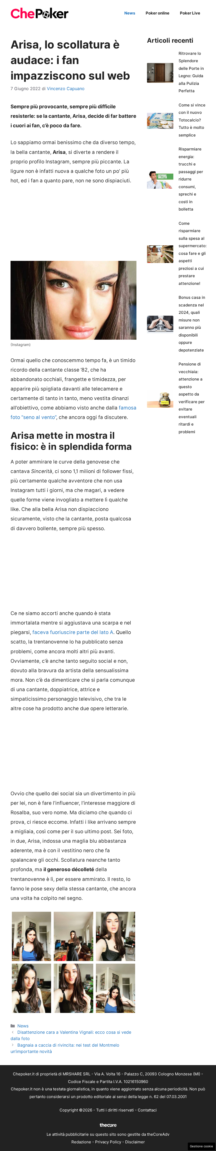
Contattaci (147, 1110)
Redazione (81, 1141)
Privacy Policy (108, 1141)
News (129, 13)
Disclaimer (135, 1141)
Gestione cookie (201, 1146)
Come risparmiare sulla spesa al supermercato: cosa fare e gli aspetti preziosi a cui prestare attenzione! (193, 253)
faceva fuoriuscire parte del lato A (72, 632)
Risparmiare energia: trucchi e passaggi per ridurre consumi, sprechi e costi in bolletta (191, 179)
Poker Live (190, 13)
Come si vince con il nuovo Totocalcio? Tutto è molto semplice (192, 120)
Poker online (157, 13)
